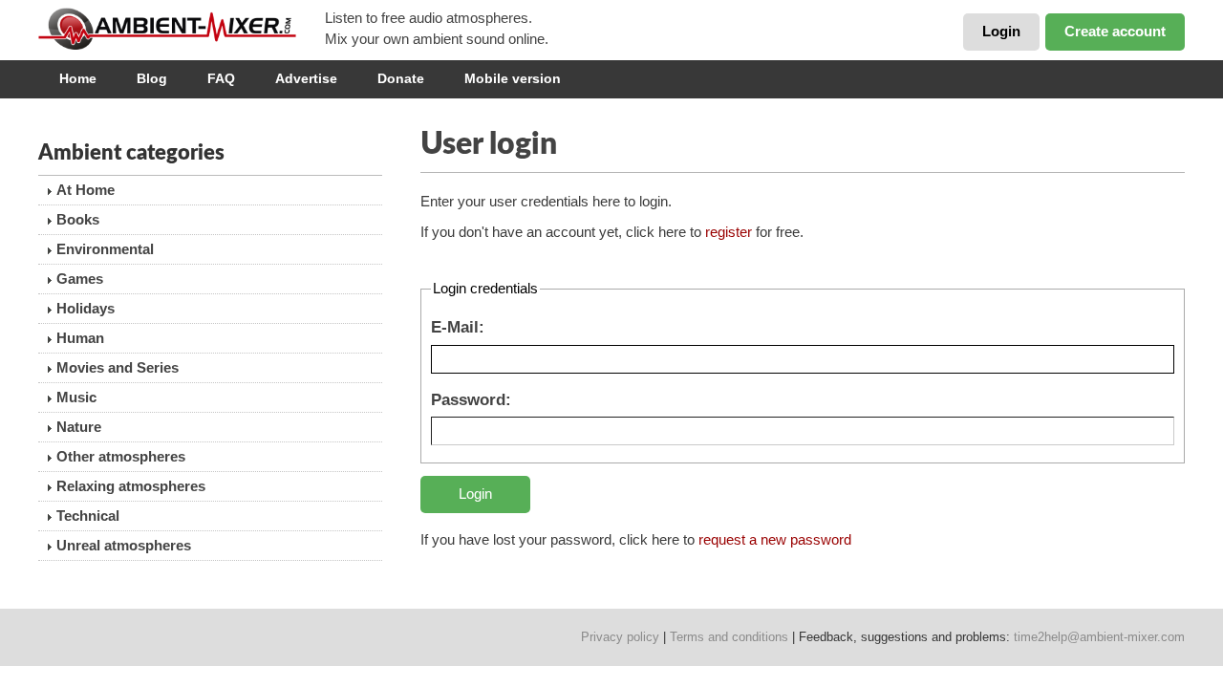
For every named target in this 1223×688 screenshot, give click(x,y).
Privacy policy (620, 637)
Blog (152, 78)
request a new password (774, 539)
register (728, 232)
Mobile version (512, 78)
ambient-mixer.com (181, 28)
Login (1001, 31)
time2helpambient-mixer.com (1099, 637)
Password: (471, 399)
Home (78, 78)
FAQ (221, 78)
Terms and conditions (729, 637)
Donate (400, 78)
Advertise (306, 78)
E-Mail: (457, 326)
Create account (1115, 31)
